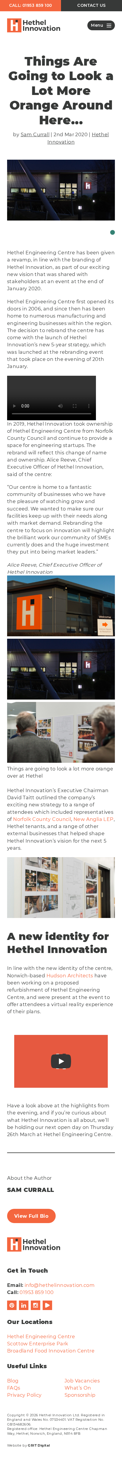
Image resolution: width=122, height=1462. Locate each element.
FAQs (13, 1388)
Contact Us (91, 5)
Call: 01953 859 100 (30, 5)
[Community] (112, 232)
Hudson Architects (69, 976)
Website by (28, 1445)
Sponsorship (80, 1395)
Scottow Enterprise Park (37, 1344)
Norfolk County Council (42, 819)
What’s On (78, 1388)
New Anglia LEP (93, 819)
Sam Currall (35, 134)
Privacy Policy (24, 1395)
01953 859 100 (37, 1292)
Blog (13, 1381)
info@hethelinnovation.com (59, 1285)
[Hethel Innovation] (33, 25)
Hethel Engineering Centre (41, 1336)
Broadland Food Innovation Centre (50, 1351)
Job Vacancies (82, 1381)
